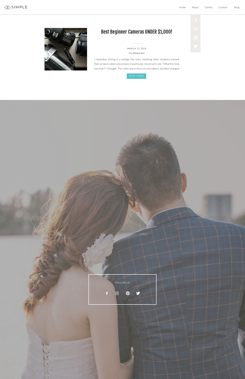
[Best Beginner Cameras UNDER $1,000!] (66, 49)
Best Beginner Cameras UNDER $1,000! (136, 32)
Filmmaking (137, 53)
